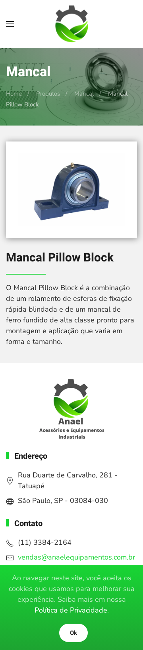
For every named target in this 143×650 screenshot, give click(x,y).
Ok (73, 632)
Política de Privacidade (71, 610)
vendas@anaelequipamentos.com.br (76, 557)
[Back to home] (71, 24)
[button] (10, 24)
